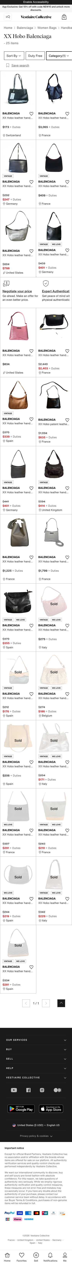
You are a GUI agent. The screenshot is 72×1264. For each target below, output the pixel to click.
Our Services (16, 1040)
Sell (9, 1059)
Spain (33, 1243)
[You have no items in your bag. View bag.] (64, 17)
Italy (40, 1243)
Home (8, 27)
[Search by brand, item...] (8, 17)
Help (9, 1068)
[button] (64, 17)
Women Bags (47, 27)
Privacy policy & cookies (34, 1136)
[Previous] (26, 1003)
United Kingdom (25, 1240)
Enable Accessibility (36, 2)
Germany (57, 1240)
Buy (9, 1049)
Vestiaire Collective (23, 1077)
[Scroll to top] (61, 1003)
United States (43, 1240)
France (11, 1240)
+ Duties (15, 127)
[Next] (46, 1003)
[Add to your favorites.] (31, 113)
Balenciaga (25, 27)
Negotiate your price (17, 291)
